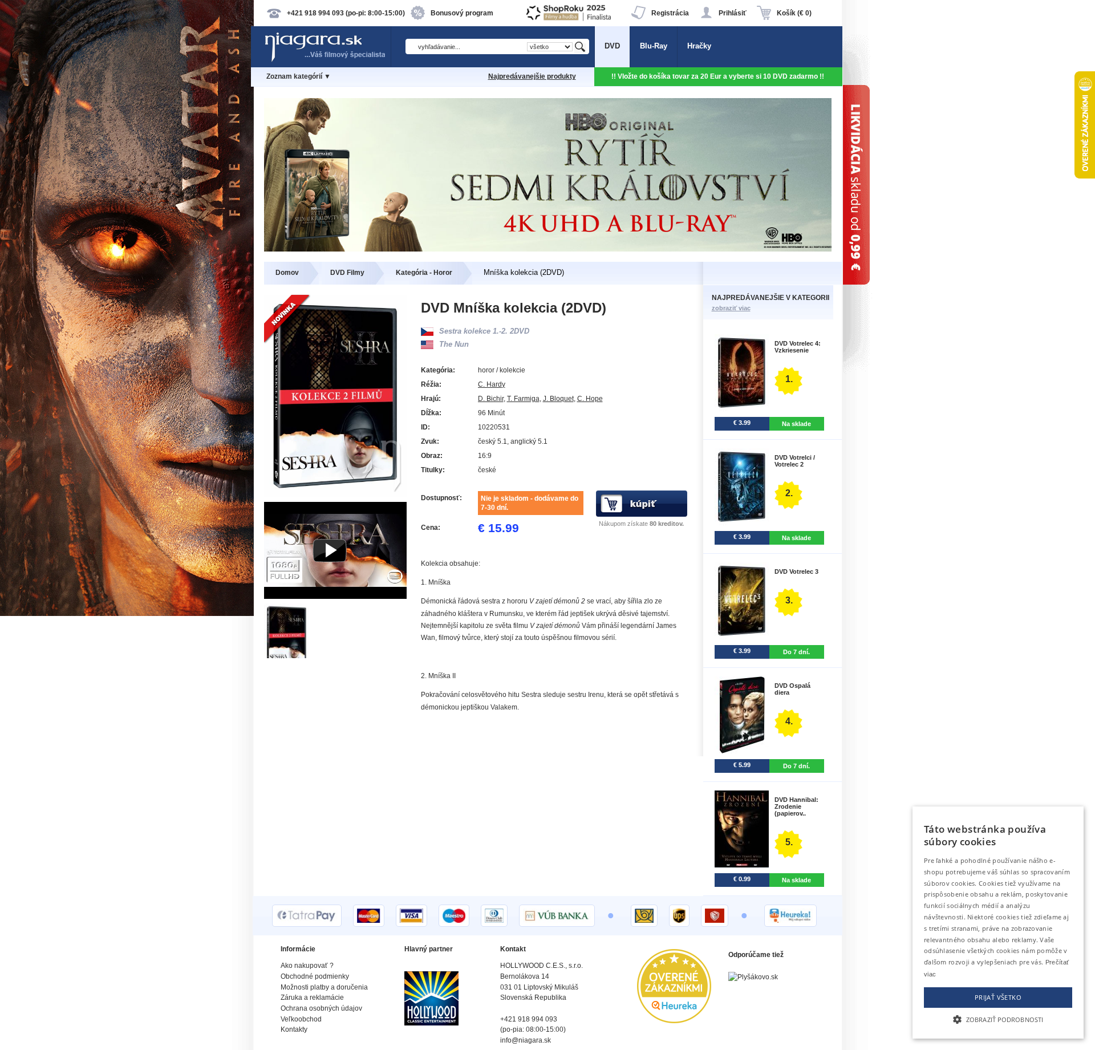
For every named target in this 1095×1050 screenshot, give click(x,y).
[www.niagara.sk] (327, 60)
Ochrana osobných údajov (321, 1008)
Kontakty (294, 1029)
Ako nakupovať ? (307, 966)
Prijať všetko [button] (998, 997)
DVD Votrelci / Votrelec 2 (794, 461)
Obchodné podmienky (315, 976)
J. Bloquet (558, 399)
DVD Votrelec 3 (796, 571)
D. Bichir (491, 399)
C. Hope (590, 399)
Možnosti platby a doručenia (324, 987)
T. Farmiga (523, 399)
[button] (998, 1018)
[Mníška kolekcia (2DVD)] (287, 655)
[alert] (998, 922)
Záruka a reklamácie (312, 998)
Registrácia (670, 13)
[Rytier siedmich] (548, 249)
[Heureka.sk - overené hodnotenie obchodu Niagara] (674, 1020)
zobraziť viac (731, 308)
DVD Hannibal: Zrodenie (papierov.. (796, 806)
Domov (287, 273)
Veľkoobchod (301, 1019)
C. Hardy (491, 384)
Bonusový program (462, 13)
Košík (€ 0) (794, 13)
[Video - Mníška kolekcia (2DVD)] (335, 596)
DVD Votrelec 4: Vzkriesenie (797, 347)
